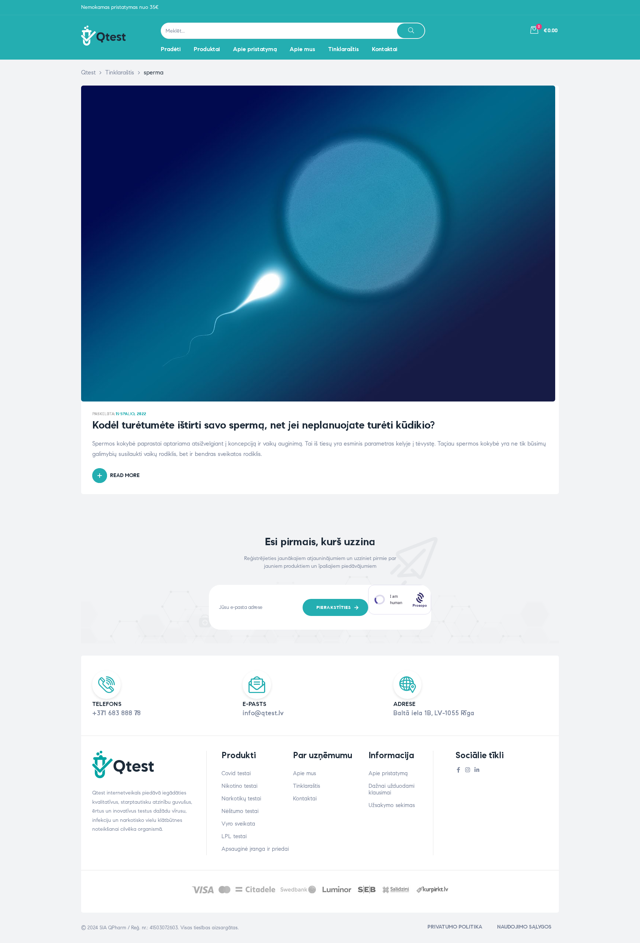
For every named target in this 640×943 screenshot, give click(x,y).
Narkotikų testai (241, 798)
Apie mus (304, 773)
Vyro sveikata (238, 823)
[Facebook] (458, 770)
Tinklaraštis (306, 786)
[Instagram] (467, 770)
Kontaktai (305, 798)
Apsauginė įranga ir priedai (255, 849)
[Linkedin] (477, 770)
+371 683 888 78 (116, 713)
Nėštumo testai (240, 811)
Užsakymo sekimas (392, 805)
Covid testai (236, 773)
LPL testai (234, 836)
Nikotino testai (239, 786)
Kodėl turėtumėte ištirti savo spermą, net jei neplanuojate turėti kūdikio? (263, 425)
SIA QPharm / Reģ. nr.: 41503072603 (139, 928)
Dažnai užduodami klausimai (391, 789)
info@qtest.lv (263, 713)
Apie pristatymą (388, 773)
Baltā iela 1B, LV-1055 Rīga (433, 713)
